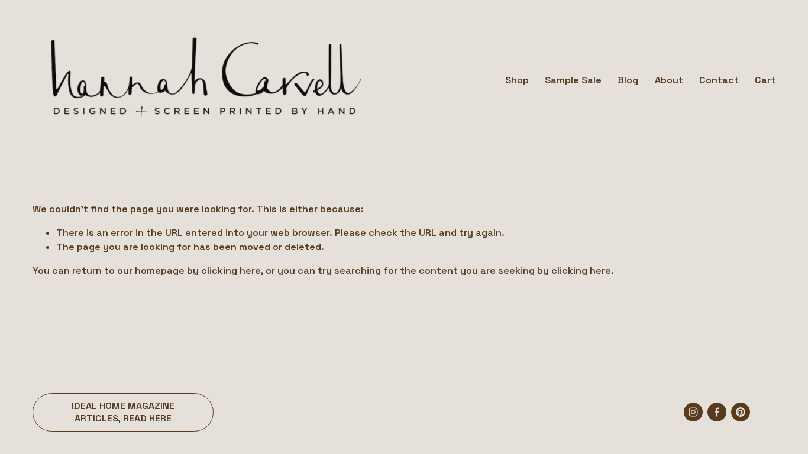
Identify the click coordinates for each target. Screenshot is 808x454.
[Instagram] (693, 412)
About (669, 80)
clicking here (231, 270)
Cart (765, 80)
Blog (628, 80)
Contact (719, 80)
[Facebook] (716, 412)
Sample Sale (573, 80)
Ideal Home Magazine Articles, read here (123, 412)
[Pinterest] (740, 412)
